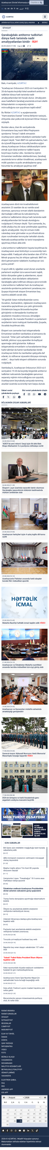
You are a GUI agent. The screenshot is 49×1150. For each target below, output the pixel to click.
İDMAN (4, 1037)
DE (12, 8)
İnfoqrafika (6, 1046)
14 (34, 1114)
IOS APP (4, 1092)
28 (34, 1121)
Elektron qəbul (8, 1080)
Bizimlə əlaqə (7, 1057)
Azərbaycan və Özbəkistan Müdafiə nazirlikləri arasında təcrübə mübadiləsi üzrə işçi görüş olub (22, 666)
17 (7, 1117)
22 (40, 1117)
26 (21, 1121)
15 (40, 1114)
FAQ (3, 1083)
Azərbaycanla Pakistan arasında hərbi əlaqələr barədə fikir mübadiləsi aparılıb (22, 580)
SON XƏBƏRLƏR (12, 843)
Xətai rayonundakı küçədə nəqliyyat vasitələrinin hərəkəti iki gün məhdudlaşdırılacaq (23, 969)
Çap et (20, 46)
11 (15, 1114)
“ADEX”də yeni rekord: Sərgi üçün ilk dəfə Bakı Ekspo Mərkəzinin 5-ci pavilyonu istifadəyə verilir (23, 445)
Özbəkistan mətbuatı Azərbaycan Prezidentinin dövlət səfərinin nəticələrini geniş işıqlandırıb (23, 889)
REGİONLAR (6, 1023)
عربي (22, 8)
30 (46, 1121)
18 (15, 1117)
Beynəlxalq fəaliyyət (11, 1069)
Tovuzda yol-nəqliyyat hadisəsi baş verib (20, 939)
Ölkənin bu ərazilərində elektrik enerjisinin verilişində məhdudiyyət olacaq (20, 910)
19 (21, 1117)
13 (28, 1114)
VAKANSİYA (6, 1076)
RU (5, 8)
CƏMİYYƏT (5, 1026)
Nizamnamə (6, 1063)
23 (46, 1117)
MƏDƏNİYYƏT (7, 1030)
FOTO (3, 1053)
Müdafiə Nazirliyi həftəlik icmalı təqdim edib (23, 623)
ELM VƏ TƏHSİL (7, 1034)
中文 (27, 8)
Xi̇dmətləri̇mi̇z (8, 1073)
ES (17, 8)
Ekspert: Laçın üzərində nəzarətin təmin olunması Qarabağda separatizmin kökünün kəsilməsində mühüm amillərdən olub (23, 490)
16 (46, 1114)
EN (8, 8)
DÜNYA (4, 1040)
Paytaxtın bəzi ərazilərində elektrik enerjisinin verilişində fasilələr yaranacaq (22, 930)
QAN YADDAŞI (7, 1043)
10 (7, 1114)
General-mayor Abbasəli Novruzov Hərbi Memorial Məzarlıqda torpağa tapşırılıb (23, 754)
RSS (3, 1086)
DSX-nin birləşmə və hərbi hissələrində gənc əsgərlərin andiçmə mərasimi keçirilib (20, 799)
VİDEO (4, 1050)
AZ (2, 8)
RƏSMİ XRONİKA (8, 1011)
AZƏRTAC (22, 83)
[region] (25, 924)
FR (14, 8)
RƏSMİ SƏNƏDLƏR (8, 1014)
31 (7, 1125)
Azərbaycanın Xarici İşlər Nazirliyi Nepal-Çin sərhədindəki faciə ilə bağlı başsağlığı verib (21, 979)
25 (15, 1121)
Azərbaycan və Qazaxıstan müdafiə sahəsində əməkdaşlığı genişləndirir (21, 710)
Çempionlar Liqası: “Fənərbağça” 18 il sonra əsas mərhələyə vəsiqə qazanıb (23, 879)
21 (34, 1117)
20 (28, 1117)
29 (40, 1121)
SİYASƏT (6, 28)
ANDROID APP (7, 1089)
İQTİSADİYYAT (7, 1020)
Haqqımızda (6, 1060)
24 (7, 1121)
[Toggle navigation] (44, 16)
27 (28, 1121)
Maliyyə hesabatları (11, 1066)
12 (21, 1114)
